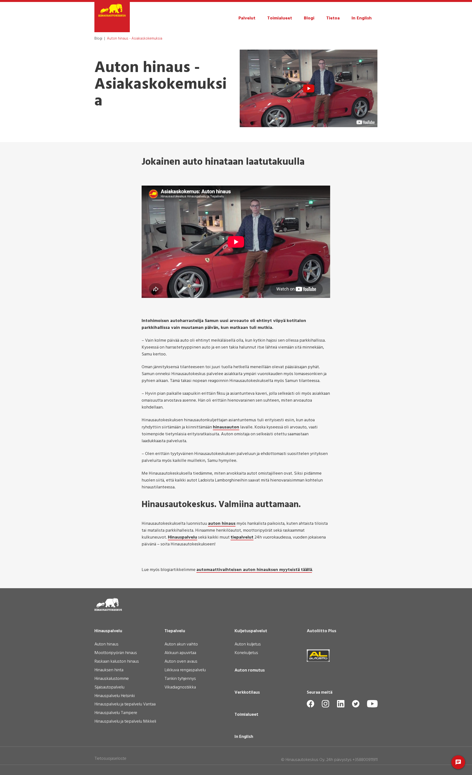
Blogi (309, 18)
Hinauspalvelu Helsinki (114, 696)
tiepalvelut (242, 537)
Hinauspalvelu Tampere (115, 713)
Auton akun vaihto (181, 645)
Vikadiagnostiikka (180, 688)
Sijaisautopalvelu (109, 688)
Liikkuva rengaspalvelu (185, 670)
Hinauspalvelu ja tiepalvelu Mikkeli (125, 722)
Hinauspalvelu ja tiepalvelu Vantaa (125, 705)
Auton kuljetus (248, 645)
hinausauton (226, 427)
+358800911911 (365, 759)
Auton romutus (250, 670)
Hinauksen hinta (108, 670)
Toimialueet (279, 18)
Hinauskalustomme (111, 679)
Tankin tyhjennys (180, 679)
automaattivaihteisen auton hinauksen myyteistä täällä (254, 570)
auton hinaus (222, 524)
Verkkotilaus (247, 692)
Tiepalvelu (174, 631)
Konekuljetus (246, 653)
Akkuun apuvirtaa (180, 653)
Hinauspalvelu (182, 537)
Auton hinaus (106, 645)
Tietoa (333, 18)
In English (362, 18)
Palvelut (246, 18)
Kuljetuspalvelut (251, 631)
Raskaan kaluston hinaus (116, 662)
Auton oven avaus (180, 662)
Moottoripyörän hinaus (115, 653)
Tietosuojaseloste (110, 758)
